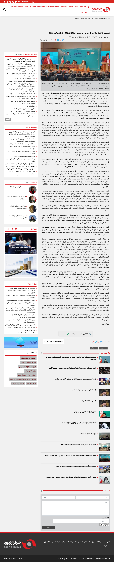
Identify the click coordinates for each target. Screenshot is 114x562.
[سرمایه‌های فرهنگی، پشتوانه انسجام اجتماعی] (33, 209)
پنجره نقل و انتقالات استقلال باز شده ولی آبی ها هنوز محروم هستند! (21, 75)
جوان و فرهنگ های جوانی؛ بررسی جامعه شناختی (20, 300)
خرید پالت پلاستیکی (28, 358)
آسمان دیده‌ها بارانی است (87, 401)
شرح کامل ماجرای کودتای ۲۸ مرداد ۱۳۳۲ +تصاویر (20, 164)
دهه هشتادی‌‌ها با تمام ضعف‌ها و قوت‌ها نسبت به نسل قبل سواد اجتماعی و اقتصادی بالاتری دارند (20, 168)
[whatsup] (60, 40)
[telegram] (57, 40)
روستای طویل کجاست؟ (88, 434)
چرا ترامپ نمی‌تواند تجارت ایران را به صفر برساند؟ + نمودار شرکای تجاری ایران (20, 97)
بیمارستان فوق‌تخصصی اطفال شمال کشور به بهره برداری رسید (76, 466)
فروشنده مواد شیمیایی (27, 366)
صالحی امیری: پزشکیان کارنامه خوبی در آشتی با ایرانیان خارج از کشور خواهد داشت (21, 60)
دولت (100, 37)
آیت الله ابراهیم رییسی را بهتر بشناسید (84, 390)
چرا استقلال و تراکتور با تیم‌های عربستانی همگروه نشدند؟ (20, 304)
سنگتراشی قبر (31, 106)
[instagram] (7, 229)
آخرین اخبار (18, 54)
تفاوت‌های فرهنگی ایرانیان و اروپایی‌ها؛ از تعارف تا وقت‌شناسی (20, 296)
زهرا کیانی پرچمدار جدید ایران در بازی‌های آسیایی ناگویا (20, 160)
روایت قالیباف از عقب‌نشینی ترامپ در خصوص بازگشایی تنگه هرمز (21, 321)
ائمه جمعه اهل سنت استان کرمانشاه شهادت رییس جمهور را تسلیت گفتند (72, 368)
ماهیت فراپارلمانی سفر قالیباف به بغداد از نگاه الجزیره (21, 152)
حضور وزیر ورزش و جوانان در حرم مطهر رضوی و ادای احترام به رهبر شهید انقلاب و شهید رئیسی (21, 65)
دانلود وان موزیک (17, 383)
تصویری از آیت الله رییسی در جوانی (85, 412)
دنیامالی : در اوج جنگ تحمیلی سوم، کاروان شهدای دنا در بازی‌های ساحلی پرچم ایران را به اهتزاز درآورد (21, 290)
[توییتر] (16, 1)
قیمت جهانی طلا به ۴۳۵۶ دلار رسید (24, 156)
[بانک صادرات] (21, 342)
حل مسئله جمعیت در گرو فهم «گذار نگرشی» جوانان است (22, 172)
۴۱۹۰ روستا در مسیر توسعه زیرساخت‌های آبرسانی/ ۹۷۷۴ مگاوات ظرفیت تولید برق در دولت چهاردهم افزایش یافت (20, 310)
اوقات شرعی (56, 542)
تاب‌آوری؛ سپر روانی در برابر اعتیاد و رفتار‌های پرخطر (20, 325)
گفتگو (27, 182)
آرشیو (8, 119)
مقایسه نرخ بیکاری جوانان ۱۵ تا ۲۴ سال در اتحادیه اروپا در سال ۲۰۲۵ (22, 316)
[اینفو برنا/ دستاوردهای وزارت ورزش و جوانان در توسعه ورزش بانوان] (21, 243)
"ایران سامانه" (8, 558)
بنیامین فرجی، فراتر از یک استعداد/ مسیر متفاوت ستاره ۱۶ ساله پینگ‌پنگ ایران (20, 85)
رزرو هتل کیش (30, 371)
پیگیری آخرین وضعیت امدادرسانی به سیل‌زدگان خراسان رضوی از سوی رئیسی (71, 477)
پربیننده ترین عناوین (30, 54)
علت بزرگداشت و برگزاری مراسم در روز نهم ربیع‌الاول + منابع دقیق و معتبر (22, 140)
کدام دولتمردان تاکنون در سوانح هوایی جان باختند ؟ (79, 423)
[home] (88, 6)
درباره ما (99, 542)
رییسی (102, 348)
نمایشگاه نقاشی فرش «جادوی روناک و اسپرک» (21, 81)
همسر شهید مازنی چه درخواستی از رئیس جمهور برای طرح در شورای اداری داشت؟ (70, 455)
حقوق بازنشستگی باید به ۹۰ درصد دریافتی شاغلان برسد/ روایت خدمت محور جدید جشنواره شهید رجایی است (20, 113)
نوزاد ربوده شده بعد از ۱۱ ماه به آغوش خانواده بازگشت (21, 148)
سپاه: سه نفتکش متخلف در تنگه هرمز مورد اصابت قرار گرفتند (91, 18)
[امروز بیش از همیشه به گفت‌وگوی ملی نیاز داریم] (33, 199)
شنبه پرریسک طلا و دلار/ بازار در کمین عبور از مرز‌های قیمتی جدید (22, 90)
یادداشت (34, 182)
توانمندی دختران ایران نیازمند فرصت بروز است (21, 327)
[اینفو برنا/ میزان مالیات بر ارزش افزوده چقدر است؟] (21, 265)
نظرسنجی (47, 542)
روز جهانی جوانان (30, 330)
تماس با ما (107, 542)
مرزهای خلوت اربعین (28, 362)
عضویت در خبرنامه (75, 542)
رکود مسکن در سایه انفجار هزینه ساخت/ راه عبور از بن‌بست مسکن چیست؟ (20, 70)
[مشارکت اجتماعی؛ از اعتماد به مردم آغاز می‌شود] (33, 218)
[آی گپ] (5, 1)
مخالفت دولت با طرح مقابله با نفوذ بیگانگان (21, 144)
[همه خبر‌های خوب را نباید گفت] (33, 190)
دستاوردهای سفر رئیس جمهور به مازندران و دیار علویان (78, 444)
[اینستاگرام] (10, 1)
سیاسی (106, 37)
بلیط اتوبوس (31, 383)
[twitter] (62, 40)
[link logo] (101, 9)
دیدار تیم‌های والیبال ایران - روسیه (25, 78)
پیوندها (91, 542)
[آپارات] (7, 1)
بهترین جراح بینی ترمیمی (27, 375)
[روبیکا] (19, 1)
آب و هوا (64, 542)
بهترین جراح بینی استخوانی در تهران (22, 379)
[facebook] (55, 40)
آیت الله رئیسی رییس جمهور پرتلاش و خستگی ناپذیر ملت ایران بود (75, 379)
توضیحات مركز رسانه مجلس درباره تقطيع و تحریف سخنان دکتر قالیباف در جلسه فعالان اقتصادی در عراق (22, 134)
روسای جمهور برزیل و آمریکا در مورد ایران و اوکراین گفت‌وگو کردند (22, 102)
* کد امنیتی (105, 518)
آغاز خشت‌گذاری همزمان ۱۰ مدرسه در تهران (22, 94)
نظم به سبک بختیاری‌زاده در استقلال (24, 109)
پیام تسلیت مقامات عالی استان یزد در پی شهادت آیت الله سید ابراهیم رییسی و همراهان (71, 358)
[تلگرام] (13, 1)
